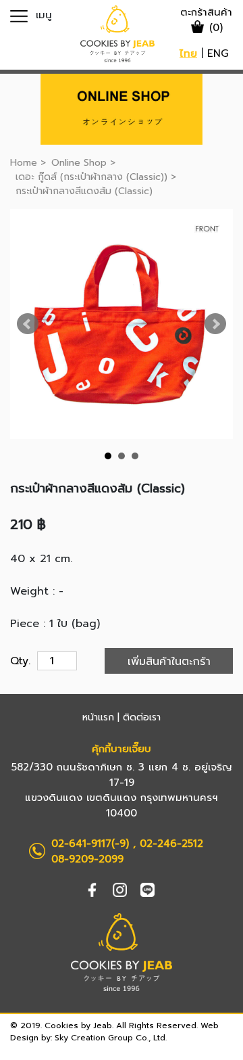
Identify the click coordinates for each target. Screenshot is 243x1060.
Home (23, 163)
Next (215, 324)
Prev (27, 324)
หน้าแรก (98, 717)
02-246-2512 (171, 843)
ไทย (188, 53)
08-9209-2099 (87, 859)
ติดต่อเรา (142, 717)
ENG (217, 53)
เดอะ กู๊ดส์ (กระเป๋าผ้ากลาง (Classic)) (93, 177)
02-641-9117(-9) (90, 843)
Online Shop (79, 163)
